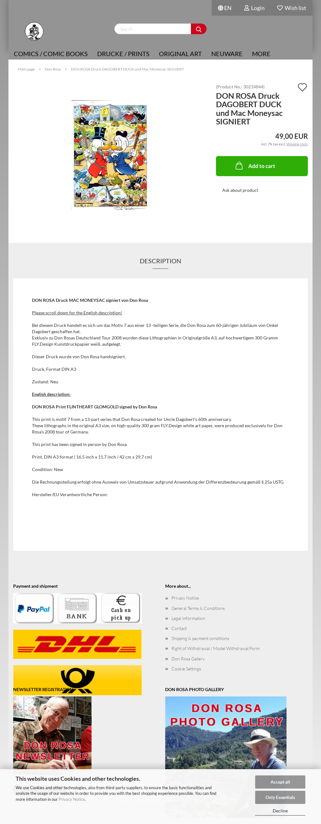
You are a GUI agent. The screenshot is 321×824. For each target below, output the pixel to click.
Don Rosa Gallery (188, 658)
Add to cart (261, 166)
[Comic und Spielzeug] (34, 31)
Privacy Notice (72, 799)
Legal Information (188, 618)
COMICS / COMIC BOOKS (51, 53)
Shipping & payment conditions (200, 638)
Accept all (280, 782)
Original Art (180, 53)
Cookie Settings (186, 668)
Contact (179, 628)
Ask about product (240, 190)
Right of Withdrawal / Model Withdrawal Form (215, 648)
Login (257, 7)
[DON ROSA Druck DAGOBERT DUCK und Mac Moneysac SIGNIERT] (109, 154)
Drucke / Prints (123, 53)
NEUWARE (227, 53)
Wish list (294, 7)
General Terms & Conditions (198, 608)
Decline (280, 810)
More (261, 53)
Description (160, 261)
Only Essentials (280, 797)
